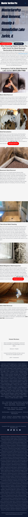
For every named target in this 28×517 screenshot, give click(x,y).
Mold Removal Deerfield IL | (23, 452)
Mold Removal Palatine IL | (21, 492)
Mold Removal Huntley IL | (17, 471)
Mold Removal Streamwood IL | (7, 502)
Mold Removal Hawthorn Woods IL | (11, 467)
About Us (4, 416)
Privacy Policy (25, 416)
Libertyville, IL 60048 (5, 363)
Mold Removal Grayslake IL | (6, 464)
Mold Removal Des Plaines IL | (6, 454)
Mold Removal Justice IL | (16, 474)
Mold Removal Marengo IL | (18, 483)
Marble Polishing (12, 405)
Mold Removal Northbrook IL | (16, 490)
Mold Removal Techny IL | (17, 502)
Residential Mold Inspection (16, 412)
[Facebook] (8, 430)
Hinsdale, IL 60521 (14, 371)
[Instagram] (14, 430)
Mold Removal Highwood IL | (17, 468)
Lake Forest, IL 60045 (9, 366)
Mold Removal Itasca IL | (7, 474)
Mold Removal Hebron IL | (22, 467)
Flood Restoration (22, 407)
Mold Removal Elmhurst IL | (8, 457)
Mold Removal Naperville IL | (11, 489)
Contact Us (9, 416)
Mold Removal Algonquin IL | (16, 436)
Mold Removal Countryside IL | (7, 451)
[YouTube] (20, 430)
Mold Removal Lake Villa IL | (13, 479)
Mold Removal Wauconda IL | (22, 504)
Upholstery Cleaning (17, 402)
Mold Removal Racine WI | (18, 514)
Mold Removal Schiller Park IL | (16, 499)
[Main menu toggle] (25, 3)
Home (3, 402)
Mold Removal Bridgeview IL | (16, 443)
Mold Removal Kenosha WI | (16, 512)
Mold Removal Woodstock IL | (21, 509)
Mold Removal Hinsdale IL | (10, 470)
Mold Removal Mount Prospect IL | (14, 487)
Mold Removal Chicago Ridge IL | (11, 449)
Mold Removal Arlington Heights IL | (11, 438)
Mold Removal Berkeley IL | (8, 442)
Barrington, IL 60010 (8, 365)
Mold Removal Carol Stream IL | (16, 446)
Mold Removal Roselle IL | (10, 496)
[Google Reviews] (17, 430)
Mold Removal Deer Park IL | (12, 452)
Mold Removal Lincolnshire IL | (19, 480)
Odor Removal (5, 403)
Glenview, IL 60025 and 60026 (10, 380)
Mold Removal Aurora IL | (22, 438)
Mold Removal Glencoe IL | (17, 461)
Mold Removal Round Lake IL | (18, 498)
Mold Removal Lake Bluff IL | (6, 477)
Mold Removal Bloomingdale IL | (19, 442)
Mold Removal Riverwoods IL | (12, 495)
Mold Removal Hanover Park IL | (12, 465)
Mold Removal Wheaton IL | (10, 507)
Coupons (23, 417)
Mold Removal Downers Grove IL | (18, 454)
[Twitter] (11, 430)
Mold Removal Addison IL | (6, 436)
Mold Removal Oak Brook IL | (10, 492)
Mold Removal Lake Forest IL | (16, 477)
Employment (15, 417)
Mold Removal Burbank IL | (12, 445)
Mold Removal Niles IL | (21, 489)
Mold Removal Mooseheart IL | (16, 486)
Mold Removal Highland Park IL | (6, 468)
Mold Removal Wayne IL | (5, 505)
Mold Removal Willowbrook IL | (16, 508)
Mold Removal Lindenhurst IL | (15, 482)
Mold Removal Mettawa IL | (6, 486)
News (19, 417)
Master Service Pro (9, 3)
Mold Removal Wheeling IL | (21, 507)
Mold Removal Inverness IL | (13, 473)
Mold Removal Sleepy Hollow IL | (10, 501)
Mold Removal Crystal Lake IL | (19, 451)
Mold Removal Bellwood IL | (13, 440)
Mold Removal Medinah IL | (10, 485)
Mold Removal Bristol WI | (6, 512)
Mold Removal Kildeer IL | (10, 476)
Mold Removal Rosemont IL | (20, 496)
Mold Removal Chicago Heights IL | (14, 448)
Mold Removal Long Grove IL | (6, 483)
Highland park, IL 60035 (16, 363)
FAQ (27, 417)
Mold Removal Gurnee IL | (16, 464)
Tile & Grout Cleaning (20, 403)
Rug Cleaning (25, 402)
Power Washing (19, 409)
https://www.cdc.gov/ (22, 53)
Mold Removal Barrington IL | (19, 439)
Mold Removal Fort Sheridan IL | (15, 458)
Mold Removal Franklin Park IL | (12, 460)
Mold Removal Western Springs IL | (16, 505)
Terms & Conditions (17, 416)
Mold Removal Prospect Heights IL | (15, 493)
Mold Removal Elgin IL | (12, 455)
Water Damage (7, 407)
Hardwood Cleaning (20, 405)
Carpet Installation (11, 409)
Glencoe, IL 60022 (17, 365)
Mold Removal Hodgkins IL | (20, 470)
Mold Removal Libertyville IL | (8, 480)
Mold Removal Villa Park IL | (11, 504)
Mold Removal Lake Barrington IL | (21, 476)
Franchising (9, 417)
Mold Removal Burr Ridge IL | (5, 446)
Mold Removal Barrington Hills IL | (8, 439)
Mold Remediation (6, 412)
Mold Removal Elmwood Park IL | (19, 457)
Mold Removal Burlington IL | (22, 445)
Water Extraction (14, 407)
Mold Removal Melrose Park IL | (21, 485)
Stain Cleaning (12, 403)
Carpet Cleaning (8, 402)
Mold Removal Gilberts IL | (7, 461)
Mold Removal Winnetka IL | (11, 509)
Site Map (4, 417)
